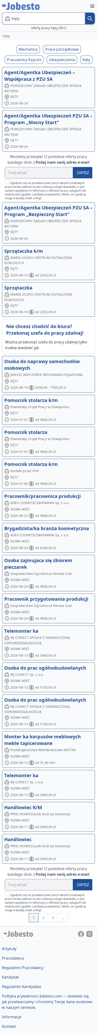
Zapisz (83, 172)
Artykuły (9, 948)
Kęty (86, 59)
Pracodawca (13, 958)
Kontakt (9, 1026)
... (63, 917)
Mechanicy (28, 49)
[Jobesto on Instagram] (89, 933)
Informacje (11, 1016)
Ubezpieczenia (62, 59)
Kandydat (10, 977)
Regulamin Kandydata (21, 986)
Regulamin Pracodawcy (23, 967)
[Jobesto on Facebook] (81, 933)
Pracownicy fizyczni (24, 59)
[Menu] (92, 6)
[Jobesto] (21, 6)
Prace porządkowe (62, 49)
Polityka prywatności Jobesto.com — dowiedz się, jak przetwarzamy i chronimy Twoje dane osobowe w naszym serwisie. (47, 1001)
